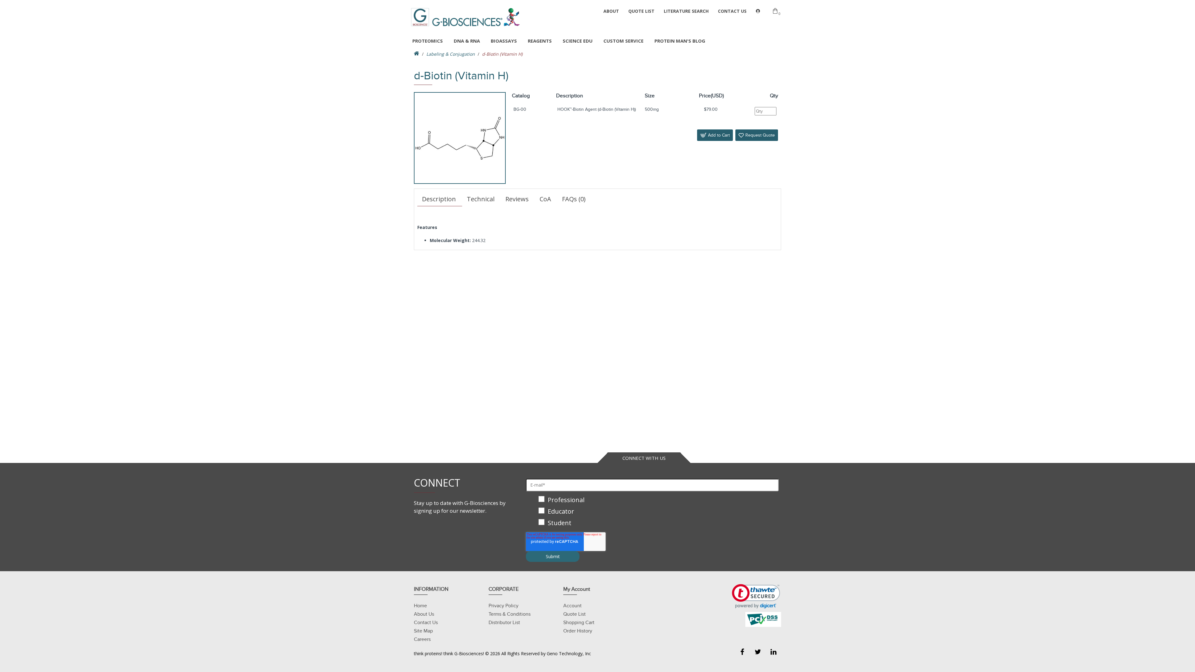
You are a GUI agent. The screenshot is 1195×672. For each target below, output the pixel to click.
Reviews (517, 199)
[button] (756, 596)
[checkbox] (652, 512)
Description (439, 199)
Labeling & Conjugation (450, 54)
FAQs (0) (574, 199)
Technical (480, 199)
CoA (545, 199)
